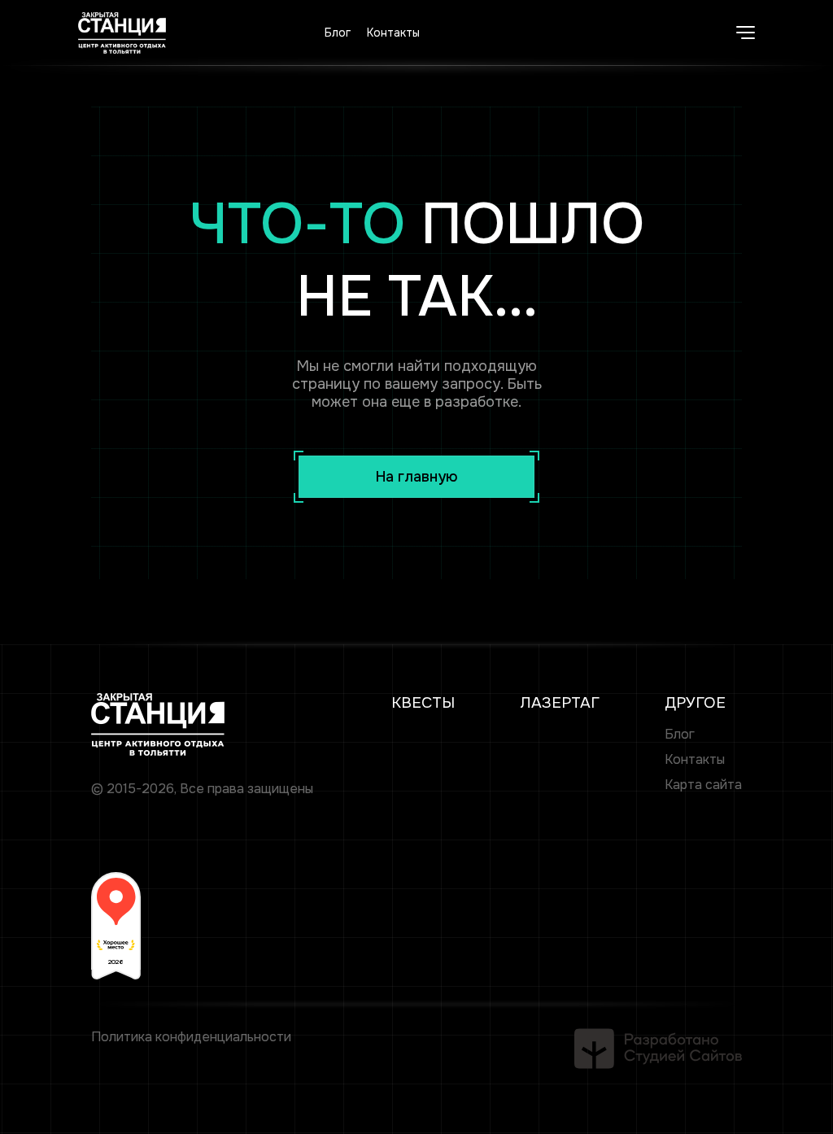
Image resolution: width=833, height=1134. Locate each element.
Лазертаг (560, 703)
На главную (417, 477)
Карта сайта (703, 784)
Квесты (423, 703)
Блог (338, 32)
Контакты (393, 32)
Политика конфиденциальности (191, 1036)
